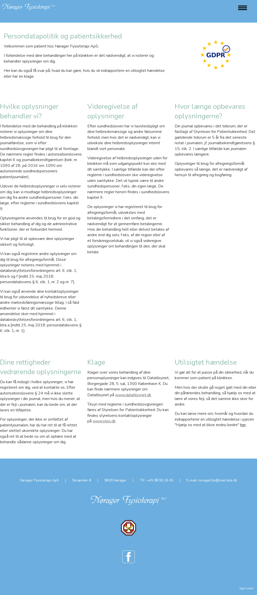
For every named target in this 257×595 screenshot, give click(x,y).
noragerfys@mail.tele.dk (217, 480)
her (243, 425)
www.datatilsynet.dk (133, 395)
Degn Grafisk (246, 588)
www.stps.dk (104, 421)
